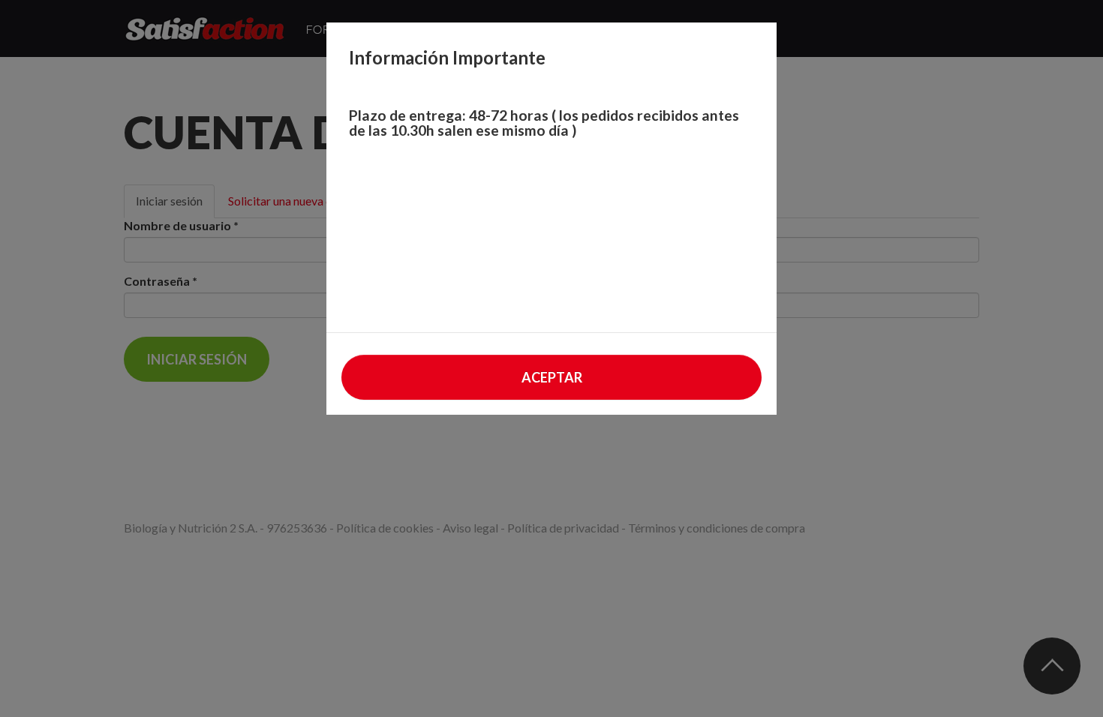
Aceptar (551, 377)
